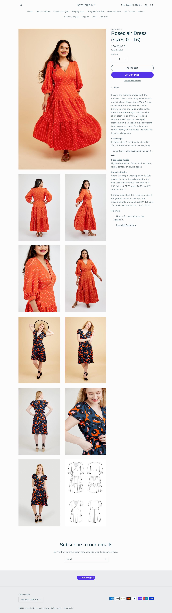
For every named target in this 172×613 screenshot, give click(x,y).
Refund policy (56, 608)
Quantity (114, 54)
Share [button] (116, 88)
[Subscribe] (105, 559)
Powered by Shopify (42, 608)
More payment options (132, 81)
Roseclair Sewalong (126, 225)
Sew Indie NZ (29, 608)
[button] (21, 5)
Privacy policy (68, 608)
